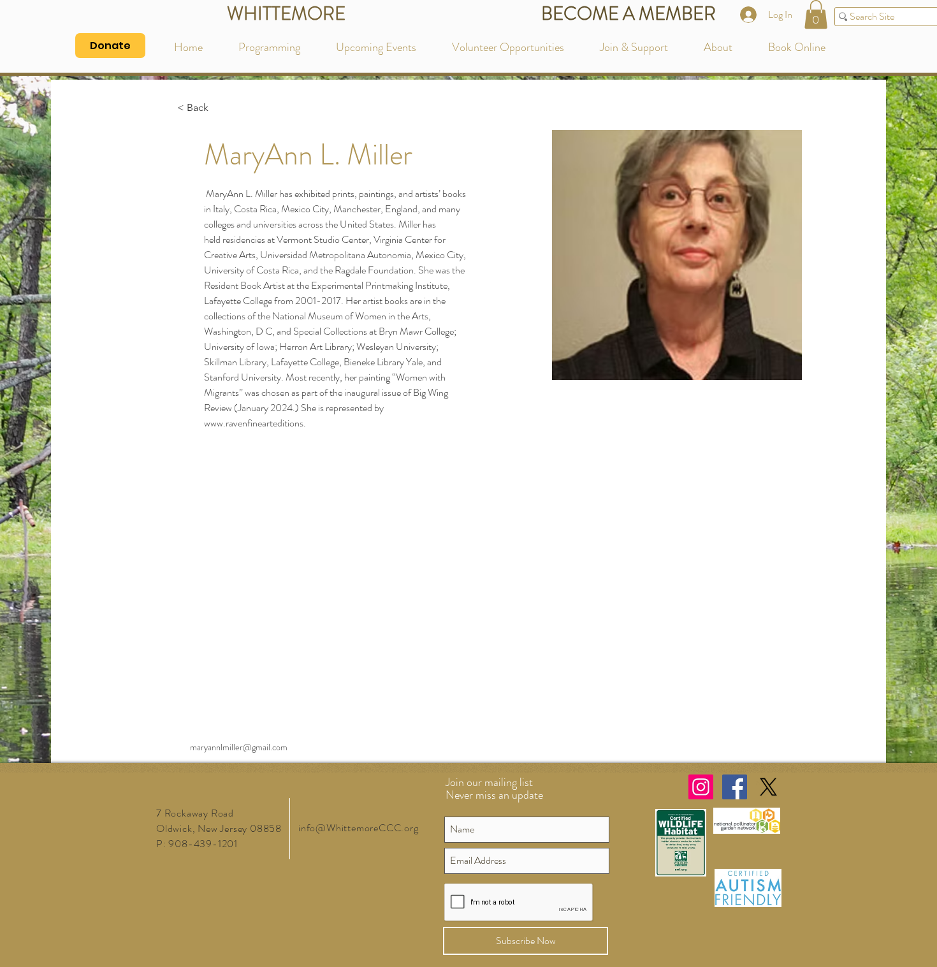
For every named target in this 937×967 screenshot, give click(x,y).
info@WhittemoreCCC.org (358, 827)
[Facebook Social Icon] (734, 786)
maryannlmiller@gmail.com (238, 747)
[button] (816, 14)
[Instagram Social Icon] (700, 786)
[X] (768, 786)
